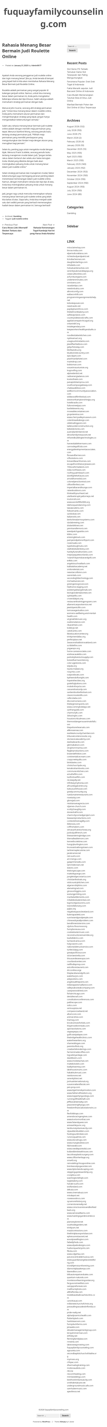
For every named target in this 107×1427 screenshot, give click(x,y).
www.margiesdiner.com (78, 1142)
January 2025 (73, 168)
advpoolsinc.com (75, 978)
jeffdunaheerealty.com (77, 1101)
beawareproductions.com (79, 818)
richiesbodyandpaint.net (78, 256)
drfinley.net (72, 1335)
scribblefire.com (74, 645)
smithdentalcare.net (76, 1382)
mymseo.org (73, 1359)
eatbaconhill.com (75, 294)
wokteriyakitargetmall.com (79, 589)
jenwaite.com (73, 1327)
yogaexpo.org (73, 648)
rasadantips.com (74, 285)
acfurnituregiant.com (76, 276)
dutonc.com (72, 867)
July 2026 (71, 130)
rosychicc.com (73, 671)
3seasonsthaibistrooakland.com (81, 642)
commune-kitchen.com (78, 771)
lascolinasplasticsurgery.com (80, 1154)
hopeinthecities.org (76, 680)
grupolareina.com (75, 414)
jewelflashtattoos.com (77, 344)
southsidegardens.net (77, 1224)
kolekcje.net (72, 627)
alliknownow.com (75, 730)
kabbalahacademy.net (77, 566)
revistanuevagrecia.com (78, 803)
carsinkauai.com (74, 1300)
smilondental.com (75, 569)
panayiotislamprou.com (78, 382)
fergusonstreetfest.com (78, 1283)
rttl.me (70, 1371)
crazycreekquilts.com (76, 759)
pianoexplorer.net (75, 1221)
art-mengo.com (74, 859)
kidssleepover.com (75, 303)
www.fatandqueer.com (77, 1122)
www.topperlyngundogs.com (80, 1096)
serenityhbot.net (74, 1078)
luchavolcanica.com (76, 940)
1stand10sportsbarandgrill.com (81, 557)
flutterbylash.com (75, 1318)
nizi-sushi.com (73, 856)
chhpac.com (72, 1362)
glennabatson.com (75, 744)
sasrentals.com (74, 575)
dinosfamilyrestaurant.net (79, 434)
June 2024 (72, 194)
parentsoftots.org (75, 1046)
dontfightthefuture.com (78, 475)
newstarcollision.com (77, 572)
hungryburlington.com (77, 844)
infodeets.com (73, 265)
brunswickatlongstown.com (80, 847)
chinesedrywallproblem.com (80, 920)
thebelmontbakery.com (78, 311)
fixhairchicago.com (76, 993)
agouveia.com (73, 1350)
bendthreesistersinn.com (78, 923)
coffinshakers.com (75, 826)
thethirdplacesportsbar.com (79, 1233)
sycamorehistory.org (76, 1201)
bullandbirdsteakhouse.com (80, 1151)
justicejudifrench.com (77, 832)
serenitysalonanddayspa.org (80, 270)
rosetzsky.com (73, 797)
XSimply (63, 1422)
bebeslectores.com (76, 428)
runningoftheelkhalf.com (78, 1098)
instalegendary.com (76, 326)
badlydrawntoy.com (76, 1066)
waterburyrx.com (75, 976)
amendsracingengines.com (79, 1116)
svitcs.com (72, 1005)
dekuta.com (72, 1189)
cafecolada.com (74, 698)
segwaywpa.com (75, 1031)
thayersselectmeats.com (78, 1025)
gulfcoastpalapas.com (77, 1034)
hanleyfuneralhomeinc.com (79, 551)
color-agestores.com (76, 663)
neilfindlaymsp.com (76, 964)
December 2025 (74, 149)
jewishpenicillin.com (76, 607)
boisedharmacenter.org (78, 660)
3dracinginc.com (74, 715)
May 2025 (71, 153)
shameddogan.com (76, 1043)
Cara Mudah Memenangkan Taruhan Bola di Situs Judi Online (80, 98)
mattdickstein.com (75, 1063)
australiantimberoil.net (77, 431)
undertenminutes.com (77, 279)
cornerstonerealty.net (77, 1204)
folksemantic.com (75, 510)
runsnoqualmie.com (76, 1136)
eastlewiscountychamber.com (80, 733)
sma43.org (72, 1160)
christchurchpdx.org (76, 765)
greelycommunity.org (77, 791)
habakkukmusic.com (76, 1072)
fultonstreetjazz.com (76, 405)
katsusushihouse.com (77, 788)
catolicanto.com (74, 630)
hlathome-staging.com (77, 586)
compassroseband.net (77, 1011)
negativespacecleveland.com (80, 911)
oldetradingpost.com (76, 423)
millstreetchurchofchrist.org (80, 1303)
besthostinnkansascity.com (79, 1379)
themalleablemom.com (78, 838)
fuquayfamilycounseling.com (80, 1347)
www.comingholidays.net (78, 706)
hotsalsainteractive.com (78, 268)
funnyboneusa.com (76, 929)
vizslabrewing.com (75, 522)
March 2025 (72, 160)
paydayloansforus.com (77, 309)
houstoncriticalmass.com (78, 718)
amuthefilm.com (74, 774)
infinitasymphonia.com (77, 782)
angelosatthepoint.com (77, 981)
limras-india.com (74, 250)
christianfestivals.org (76, 879)
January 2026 (73, 145)
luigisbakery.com (75, 1180)
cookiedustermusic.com (78, 932)
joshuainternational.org (78, 1081)
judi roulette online (20, 219)
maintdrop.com (74, 361)
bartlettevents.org (75, 408)
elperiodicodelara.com (77, 253)
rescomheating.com (76, 1373)
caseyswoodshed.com (77, 990)
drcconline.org (73, 970)
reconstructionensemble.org (80, 935)
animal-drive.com (75, 1017)
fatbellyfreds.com (75, 1242)
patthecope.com (74, 1002)
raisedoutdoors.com (76, 490)
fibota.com (72, 1251)
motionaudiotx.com (76, 1368)
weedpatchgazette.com (78, 531)
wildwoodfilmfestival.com (79, 396)
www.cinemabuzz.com (77, 1192)
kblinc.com (72, 534)
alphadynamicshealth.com (79, 1315)
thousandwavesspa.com (78, 958)
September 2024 (75, 183)
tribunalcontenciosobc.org (79, 736)
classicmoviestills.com (77, 695)
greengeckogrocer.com (77, 584)
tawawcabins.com (75, 507)
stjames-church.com (76, 806)
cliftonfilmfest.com (75, 484)
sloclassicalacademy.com (78, 739)
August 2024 (73, 186)
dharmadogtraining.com (78, 1365)
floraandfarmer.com (76, 455)
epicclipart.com (74, 355)
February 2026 (74, 141)
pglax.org (71, 908)
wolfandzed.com (74, 1186)
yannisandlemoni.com (77, 528)
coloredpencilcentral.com (78, 481)
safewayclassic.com (76, 314)
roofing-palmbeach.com (78, 472)
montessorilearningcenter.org (80, 1280)
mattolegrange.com (76, 873)
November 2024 (74, 175)
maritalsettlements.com (78, 897)
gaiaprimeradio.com (76, 861)
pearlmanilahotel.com (77, 358)
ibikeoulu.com (73, 823)
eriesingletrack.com (76, 537)
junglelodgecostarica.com (79, 876)
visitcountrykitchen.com (78, 882)
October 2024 (73, 179)
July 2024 (71, 190)
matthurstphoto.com (76, 1289)
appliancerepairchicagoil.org (80, 320)
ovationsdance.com (76, 622)
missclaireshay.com (76, 247)
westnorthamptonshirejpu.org (81, 399)
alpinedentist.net (74, 373)
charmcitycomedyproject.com (81, 815)
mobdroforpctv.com (76, 686)
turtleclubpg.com (75, 949)
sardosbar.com (74, 513)
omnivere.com (73, 282)
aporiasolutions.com (76, 1028)
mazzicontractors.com (77, 1230)
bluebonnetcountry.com (78, 352)
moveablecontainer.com (78, 411)
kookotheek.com (75, 379)
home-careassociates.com (79, 651)
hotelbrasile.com (74, 402)
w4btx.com (72, 560)
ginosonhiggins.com (76, 891)
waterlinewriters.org (76, 1040)
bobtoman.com (74, 364)
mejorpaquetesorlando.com (80, 554)
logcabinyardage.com (77, 1055)
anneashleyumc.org (76, 1125)
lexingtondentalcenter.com (79, 592)
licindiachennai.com (76, 259)
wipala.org (72, 665)
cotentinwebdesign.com (78, 420)
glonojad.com (73, 800)
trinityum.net (73, 1227)
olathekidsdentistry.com (78, 548)
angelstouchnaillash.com (78, 563)
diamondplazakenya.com (78, 1268)
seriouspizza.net (74, 1008)
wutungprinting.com (76, 894)
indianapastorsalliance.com (79, 984)
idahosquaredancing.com (78, 505)
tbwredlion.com (74, 1271)
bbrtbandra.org (74, 349)
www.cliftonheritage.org (78, 1157)
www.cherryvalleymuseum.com (81, 417)
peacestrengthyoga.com (78, 1104)
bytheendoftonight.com (78, 677)
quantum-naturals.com (77, 1277)
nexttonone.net (74, 1075)
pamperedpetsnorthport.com (80, 540)
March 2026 (72, 138)
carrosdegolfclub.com (77, 446)
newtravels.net (73, 306)
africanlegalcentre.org (77, 785)
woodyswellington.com (77, 1239)
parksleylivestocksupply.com (80, 657)
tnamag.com (73, 1019)
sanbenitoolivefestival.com (79, 692)
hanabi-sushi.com (75, 1183)
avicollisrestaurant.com (77, 967)
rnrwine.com (73, 1341)
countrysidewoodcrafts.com (80, 317)
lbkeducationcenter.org (77, 633)
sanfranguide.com (75, 709)
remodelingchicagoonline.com (81, 1163)
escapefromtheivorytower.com (81, 464)
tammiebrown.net (75, 864)
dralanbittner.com (75, 525)
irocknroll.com (73, 499)
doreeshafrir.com (75, 812)
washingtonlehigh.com (77, 1177)
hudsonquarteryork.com (78, 1248)
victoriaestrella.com (76, 955)
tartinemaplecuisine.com (78, 850)
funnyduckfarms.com (77, 1324)
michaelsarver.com (75, 581)
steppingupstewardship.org (79, 1172)
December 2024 (74, 171)
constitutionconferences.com (80, 999)
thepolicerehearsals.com (78, 727)
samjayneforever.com (77, 1286)
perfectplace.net (74, 639)
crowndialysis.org (75, 598)
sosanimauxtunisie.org (77, 367)
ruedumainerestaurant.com (79, 794)
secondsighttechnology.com (80, 578)
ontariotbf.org (73, 323)
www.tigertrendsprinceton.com (81, 1090)
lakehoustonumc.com (77, 1069)
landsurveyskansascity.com (79, 1128)
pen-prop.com (73, 1087)
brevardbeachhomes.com (79, 461)
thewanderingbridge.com (78, 835)
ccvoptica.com (73, 1175)
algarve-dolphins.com (77, 885)
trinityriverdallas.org (76, 636)
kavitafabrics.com (75, 938)
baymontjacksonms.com (78, 902)
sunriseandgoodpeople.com (80, 917)
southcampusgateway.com (79, 385)
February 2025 (74, 164)
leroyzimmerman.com (77, 1332)
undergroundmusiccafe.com (80, 1385)
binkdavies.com (74, 762)
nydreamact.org (74, 338)
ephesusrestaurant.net (77, 1236)
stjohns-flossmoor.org (77, 926)
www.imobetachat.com (78, 1060)
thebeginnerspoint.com (78, 703)
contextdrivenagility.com (78, 821)
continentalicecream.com (78, 756)
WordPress (46, 1422)
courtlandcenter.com (76, 961)
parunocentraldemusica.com (80, 1256)
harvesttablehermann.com (79, 443)
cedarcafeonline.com (76, 273)
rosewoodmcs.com (76, 1198)
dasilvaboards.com (75, 742)
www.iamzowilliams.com (78, 1213)
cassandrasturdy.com (77, 689)
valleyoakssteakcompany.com (81, 987)
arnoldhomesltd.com (76, 478)
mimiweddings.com (76, 1376)
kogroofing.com (74, 370)
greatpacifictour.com (76, 952)
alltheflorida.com (75, 1292)
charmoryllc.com (75, 712)
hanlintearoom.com (76, 1321)
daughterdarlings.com (77, 262)
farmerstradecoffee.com (78, 1052)
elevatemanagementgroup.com (81, 1330)
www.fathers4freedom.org (79, 1093)
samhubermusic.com (77, 1388)
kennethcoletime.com (77, 841)
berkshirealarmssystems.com (80, 519)
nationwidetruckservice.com (80, 946)
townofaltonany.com (76, 905)
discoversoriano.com (76, 701)
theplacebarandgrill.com (78, 973)
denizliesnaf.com (74, 996)
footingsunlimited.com (77, 1134)
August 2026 (73, 126)
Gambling (17, 216)
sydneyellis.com (74, 595)
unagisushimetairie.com (78, 341)
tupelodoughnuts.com (77, 545)
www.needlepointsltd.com (79, 1148)
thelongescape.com (76, 870)
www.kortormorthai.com (78, 1119)
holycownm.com (74, 943)
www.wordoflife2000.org (78, 502)
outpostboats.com (75, 674)
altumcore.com (74, 1014)
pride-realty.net (74, 1312)
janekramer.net (74, 853)
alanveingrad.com (75, 888)
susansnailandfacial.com (78, 1084)
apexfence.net (73, 1391)
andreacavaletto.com (76, 654)
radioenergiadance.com (78, 376)
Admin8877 (36, 65)
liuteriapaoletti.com (76, 914)
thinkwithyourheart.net (77, 493)
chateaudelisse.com (76, 388)
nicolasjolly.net (73, 780)
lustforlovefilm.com (76, 777)
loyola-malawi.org (75, 668)
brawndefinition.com (76, 753)
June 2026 (72, 134)
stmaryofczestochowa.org (79, 829)
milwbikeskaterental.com (78, 899)
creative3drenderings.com (79, 1049)
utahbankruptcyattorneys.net (80, 496)
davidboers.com (74, 1057)
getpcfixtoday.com (75, 347)
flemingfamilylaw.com (77, 1338)
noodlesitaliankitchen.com (79, 335)
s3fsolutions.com (75, 458)
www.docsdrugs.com (77, 1139)
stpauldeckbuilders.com (78, 1131)
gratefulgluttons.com (76, 683)
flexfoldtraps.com (75, 1113)
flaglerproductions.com (78, 750)
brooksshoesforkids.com (78, 1022)
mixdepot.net (73, 1195)
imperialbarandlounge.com (79, 487)
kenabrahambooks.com (78, 768)
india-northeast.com (76, 469)
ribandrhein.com (74, 624)
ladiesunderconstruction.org (80, 426)
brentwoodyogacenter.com (79, 1166)
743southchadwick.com (78, 466)
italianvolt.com (73, 516)
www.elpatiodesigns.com (78, 1245)
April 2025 (72, 156)
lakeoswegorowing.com (78, 1344)
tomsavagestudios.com (78, 610)
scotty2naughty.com (76, 809)
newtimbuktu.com (75, 288)
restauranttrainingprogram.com (82, 601)
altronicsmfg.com (75, 291)
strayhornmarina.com (77, 747)
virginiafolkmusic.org (76, 619)
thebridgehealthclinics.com (79, 1037)
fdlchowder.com (74, 1145)
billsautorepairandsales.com (80, 1274)
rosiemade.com (74, 543)
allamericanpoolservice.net (79, 604)
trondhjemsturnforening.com (80, 1265)
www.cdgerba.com (75, 1254)
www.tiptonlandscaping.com (80, 1169)
